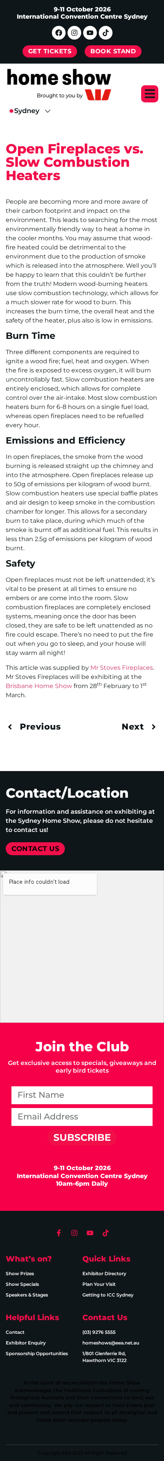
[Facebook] (59, 33)
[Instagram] (74, 33)
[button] (149, 93)
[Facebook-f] (59, 1233)
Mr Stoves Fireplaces (121, 667)
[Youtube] (90, 33)
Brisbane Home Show (39, 686)
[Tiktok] (106, 33)
